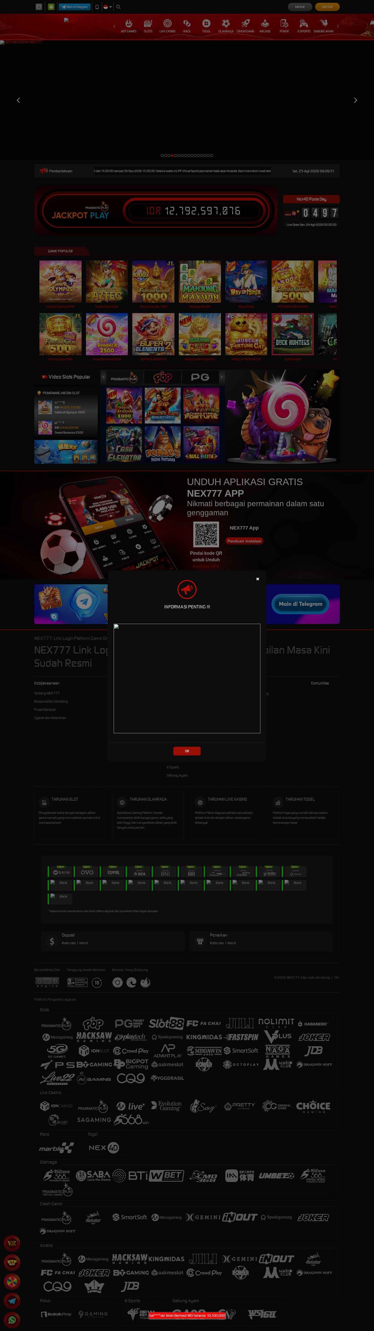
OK (187, 751)
